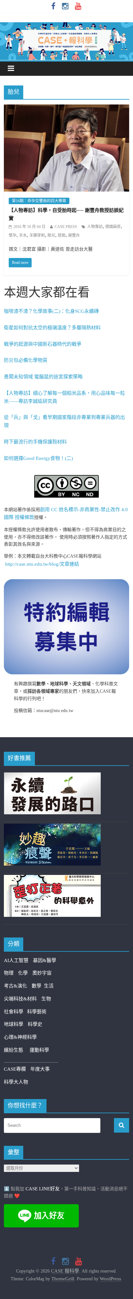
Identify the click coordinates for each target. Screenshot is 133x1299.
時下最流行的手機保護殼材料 (35, 441)
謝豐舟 (74, 235)
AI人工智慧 (16, 960)
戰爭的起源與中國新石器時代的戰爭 (42, 344)
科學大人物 (16, 1082)
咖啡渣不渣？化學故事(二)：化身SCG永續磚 (51, 311)
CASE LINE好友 (43, 1188)
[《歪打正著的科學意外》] (52, 878)
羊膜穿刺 (37, 235)
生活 (49, 985)
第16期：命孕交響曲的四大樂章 (39, 201)
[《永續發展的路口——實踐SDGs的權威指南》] (52, 776)
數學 (38, 985)
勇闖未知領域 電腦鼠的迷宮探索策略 (43, 376)
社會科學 (15, 1011)
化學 (23, 973)
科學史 (35, 1024)
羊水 (23, 235)
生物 (46, 998)
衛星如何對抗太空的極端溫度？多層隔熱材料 (52, 327)
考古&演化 (15, 985)
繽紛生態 (17, 1050)
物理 (9, 973)
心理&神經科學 (20, 1037)
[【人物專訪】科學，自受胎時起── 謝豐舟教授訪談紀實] (66, 108)
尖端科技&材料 (20, 998)
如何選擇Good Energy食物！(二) (38, 458)
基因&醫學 (44, 960)
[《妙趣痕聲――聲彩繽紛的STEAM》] (52, 827)
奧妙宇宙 (42, 973)
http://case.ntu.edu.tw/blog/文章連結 (42, 564)
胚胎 (62, 235)
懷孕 (12, 235)
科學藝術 (36, 1011)
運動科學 (39, 1050)
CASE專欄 (15, 1069)
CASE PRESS (66, 226)
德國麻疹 (113, 226)
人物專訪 (95, 226)
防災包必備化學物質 (25, 360)
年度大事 (40, 1069)
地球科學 (13, 1024)
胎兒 (51, 235)
